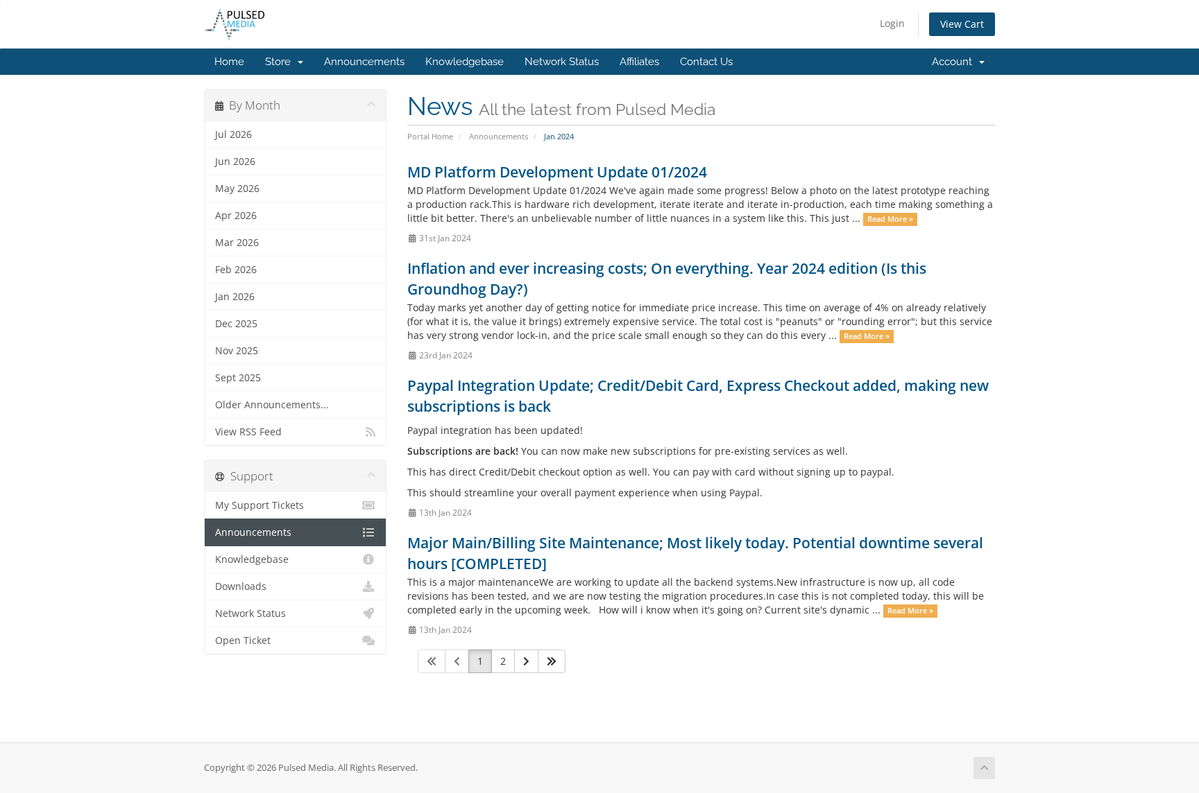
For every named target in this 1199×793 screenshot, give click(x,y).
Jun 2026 (235, 161)
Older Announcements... (272, 405)
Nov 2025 (236, 351)
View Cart (962, 24)
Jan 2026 (235, 296)
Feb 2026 (236, 269)
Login (892, 23)
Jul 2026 (233, 134)
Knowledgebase (464, 61)
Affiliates (639, 61)
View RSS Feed (248, 432)
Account (955, 61)
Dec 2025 (236, 323)
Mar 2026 (237, 242)
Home (229, 61)
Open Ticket (243, 640)
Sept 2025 (238, 378)
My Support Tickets (259, 505)
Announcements (364, 61)
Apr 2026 (236, 215)
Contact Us (706, 61)
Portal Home (430, 136)
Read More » (890, 219)
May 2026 (237, 188)
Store (280, 61)
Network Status (562, 61)
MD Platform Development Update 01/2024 (557, 172)
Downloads (240, 586)
